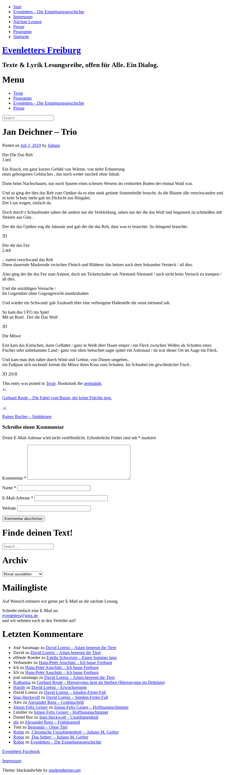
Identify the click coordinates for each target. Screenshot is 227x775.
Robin (18, 732)
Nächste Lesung (27, 21)
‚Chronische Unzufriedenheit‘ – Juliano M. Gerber (74, 732)
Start (17, 6)
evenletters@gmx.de (20, 615)
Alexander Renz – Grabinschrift (56, 702)
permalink (92, 383)
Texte (18, 93)
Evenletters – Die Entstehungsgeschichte (48, 11)
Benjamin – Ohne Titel (48, 727)
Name (9, 487)
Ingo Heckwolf (26, 697)
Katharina (21, 682)
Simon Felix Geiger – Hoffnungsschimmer (91, 707)
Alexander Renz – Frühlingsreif (52, 722)
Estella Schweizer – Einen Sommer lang (82, 657)
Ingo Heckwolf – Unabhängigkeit (68, 717)
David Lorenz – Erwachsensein (59, 687)
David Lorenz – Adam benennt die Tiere (81, 647)
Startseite (21, 36)
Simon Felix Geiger (30, 707)
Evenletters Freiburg (41, 50)
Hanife (19, 687)
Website (9, 508)
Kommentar (14, 478)
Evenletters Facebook (21, 751)
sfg (16, 722)
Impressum (22, 16)
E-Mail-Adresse (17, 498)
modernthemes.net (65, 770)
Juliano (54, 145)
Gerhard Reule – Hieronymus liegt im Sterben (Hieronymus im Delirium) (101, 682)
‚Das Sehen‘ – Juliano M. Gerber (59, 737)
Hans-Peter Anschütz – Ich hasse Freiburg (75, 662)
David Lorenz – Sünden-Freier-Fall (75, 692)
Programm (22, 31)
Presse (18, 26)
